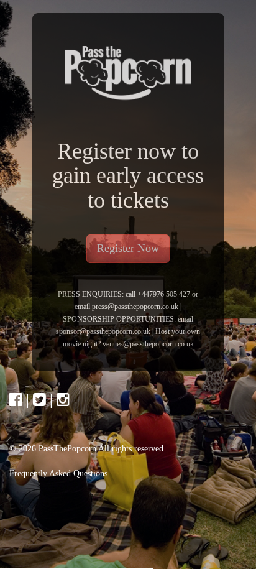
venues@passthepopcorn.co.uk (148, 344)
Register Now (128, 248)
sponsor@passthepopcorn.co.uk (103, 331)
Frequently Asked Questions (58, 473)
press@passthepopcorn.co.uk (136, 306)
